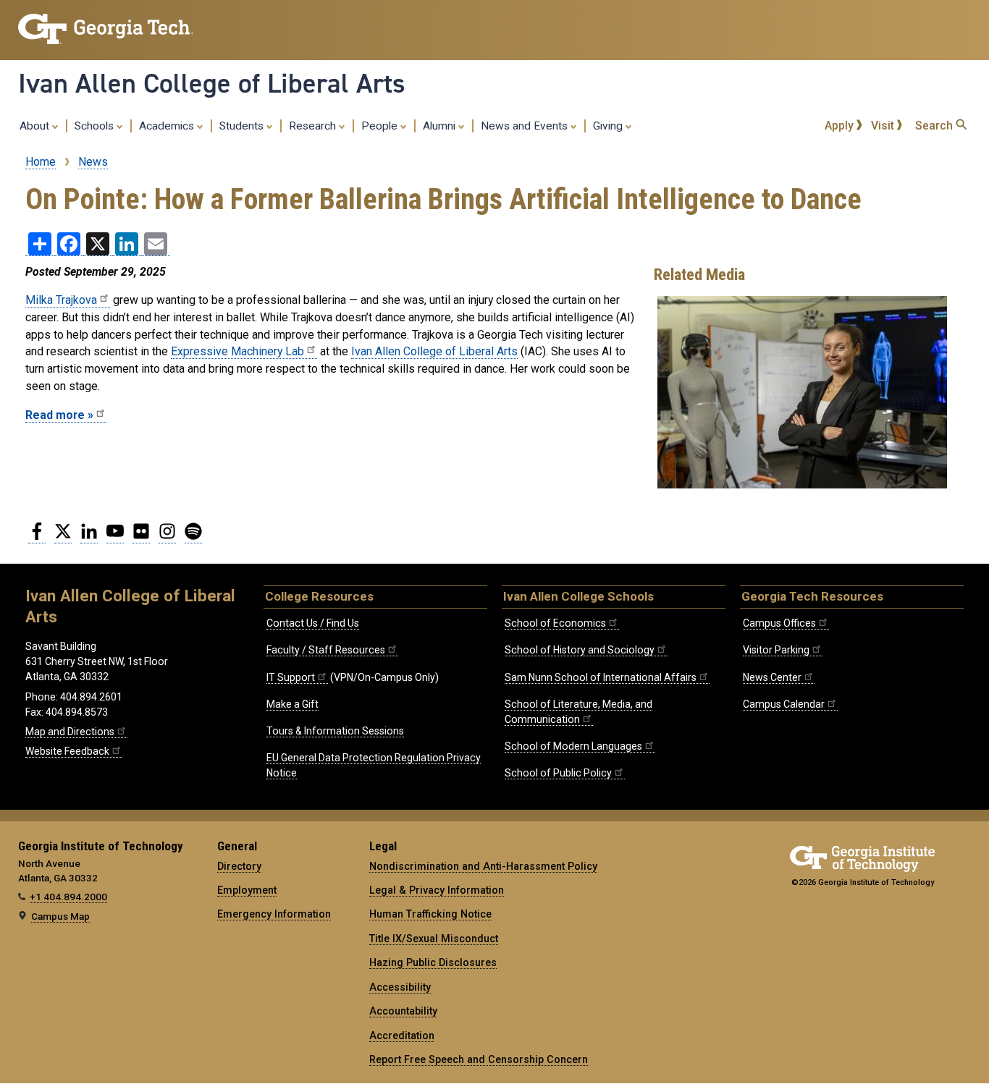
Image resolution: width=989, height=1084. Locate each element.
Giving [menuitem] (609, 125)
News (93, 162)
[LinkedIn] (89, 536)
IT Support (290, 677)
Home (40, 162)
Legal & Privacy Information (436, 890)
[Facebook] (37, 536)
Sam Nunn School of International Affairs (600, 677)
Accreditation (401, 1035)
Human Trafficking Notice (430, 914)
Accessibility (400, 987)
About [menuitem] (36, 125)
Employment (247, 890)
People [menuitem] (380, 125)
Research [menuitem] (314, 125)
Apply (841, 125)
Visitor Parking (776, 650)
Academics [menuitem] (168, 125)
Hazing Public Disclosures (433, 962)
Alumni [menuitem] (440, 125)
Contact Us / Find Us (312, 623)
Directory (239, 866)
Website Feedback (67, 751)
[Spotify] (193, 536)
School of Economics (555, 623)
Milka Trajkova (61, 300)
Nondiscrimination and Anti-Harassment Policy (483, 866)
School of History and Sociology (580, 650)
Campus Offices (779, 623)
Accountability (403, 1011)
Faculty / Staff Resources (325, 650)
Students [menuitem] (242, 125)
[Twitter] (63, 536)
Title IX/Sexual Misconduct (433, 938)
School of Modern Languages (573, 746)
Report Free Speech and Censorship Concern (478, 1059)
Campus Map (60, 916)
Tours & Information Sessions (335, 731)
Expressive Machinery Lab (237, 351)
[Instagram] (167, 536)
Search (935, 125)
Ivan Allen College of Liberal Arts (211, 83)
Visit (884, 125)
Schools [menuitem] (96, 125)
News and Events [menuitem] (526, 125)
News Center (772, 677)
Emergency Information (274, 914)
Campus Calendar (784, 704)
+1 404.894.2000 (68, 896)
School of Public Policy (558, 773)
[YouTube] (115, 536)
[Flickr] (141, 536)
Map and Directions (69, 731)
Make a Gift (292, 704)
